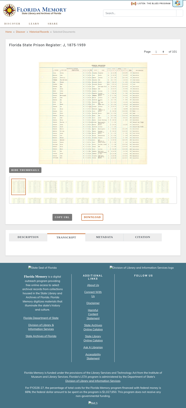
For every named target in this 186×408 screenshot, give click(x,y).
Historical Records (39, 31)
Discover (12, 23)
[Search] (179, 13)
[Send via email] (21, 217)
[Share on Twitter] (35, 217)
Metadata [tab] (104, 237)
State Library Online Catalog (93, 338)
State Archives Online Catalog (93, 327)
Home (8, 31)
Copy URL (62, 217)
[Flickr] (164, 283)
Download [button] (92, 217)
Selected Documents (64, 31)
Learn (34, 23)
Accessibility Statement (93, 356)
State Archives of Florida (41, 336)
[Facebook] (123, 283)
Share (53, 23)
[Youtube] (154, 283)
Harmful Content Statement (93, 314)
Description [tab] (28, 237)
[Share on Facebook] (28, 217)
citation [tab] (142, 237)
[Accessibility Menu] (179, 22)
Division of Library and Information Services (92, 381)
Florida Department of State (40, 318)
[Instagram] (143, 283)
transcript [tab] (66, 237)
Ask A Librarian (93, 347)
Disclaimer (93, 303)
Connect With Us (93, 294)
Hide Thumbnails (25, 170)
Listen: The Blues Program (154, 3)
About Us (93, 285)
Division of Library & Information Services (41, 327)
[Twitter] (133, 283)
